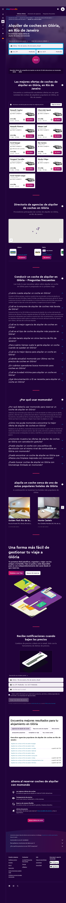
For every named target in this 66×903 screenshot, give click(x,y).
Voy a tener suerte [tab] (48, 732)
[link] (30, 119)
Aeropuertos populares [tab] (18, 732)
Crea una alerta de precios (44, 811)
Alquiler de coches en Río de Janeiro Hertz (22, 746)
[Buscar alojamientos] (3, 18)
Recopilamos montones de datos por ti (22, 843)
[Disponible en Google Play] (54, 862)
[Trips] (3, 33)
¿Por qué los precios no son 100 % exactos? (23, 846)
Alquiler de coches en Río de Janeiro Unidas (23, 758)
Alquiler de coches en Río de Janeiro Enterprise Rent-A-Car (27, 760)
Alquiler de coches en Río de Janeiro (43, 17)
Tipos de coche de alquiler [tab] (40, 728)
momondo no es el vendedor (19, 840)
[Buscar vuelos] (3, 14)
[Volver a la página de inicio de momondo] (11, 9)
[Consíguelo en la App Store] (54, 866)
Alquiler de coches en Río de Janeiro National (23, 750)
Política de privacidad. (50, 703)
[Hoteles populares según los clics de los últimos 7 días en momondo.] (62, 484)
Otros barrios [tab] (55, 728)
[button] (3, 9)
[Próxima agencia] (60, 240)
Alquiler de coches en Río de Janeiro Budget (23, 743)
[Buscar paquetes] (3, 25)
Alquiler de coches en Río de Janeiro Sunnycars (24, 755)
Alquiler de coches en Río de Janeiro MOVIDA (23, 762)
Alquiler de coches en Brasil (26, 17)
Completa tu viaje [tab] (34, 732)
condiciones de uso (35, 703)
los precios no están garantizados (49, 835)
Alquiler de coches (13, 17)
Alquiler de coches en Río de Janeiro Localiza (23, 748)
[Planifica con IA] (3, 28)
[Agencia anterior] (11, 240)
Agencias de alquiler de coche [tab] (20, 728)
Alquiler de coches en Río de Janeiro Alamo (23, 753)
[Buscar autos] (3, 21)
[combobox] (19, 41)
